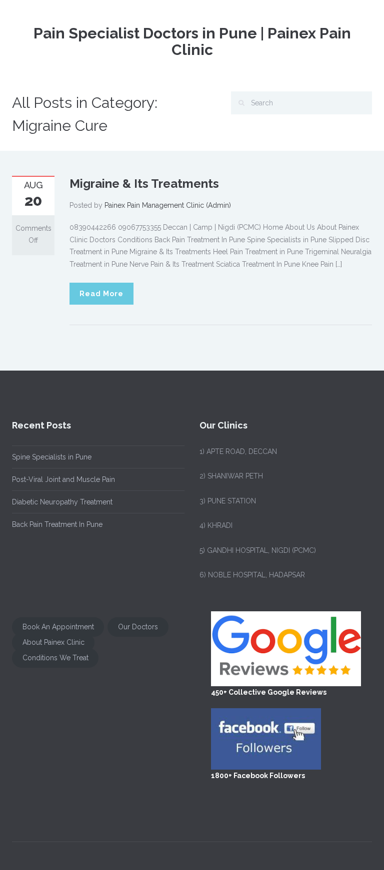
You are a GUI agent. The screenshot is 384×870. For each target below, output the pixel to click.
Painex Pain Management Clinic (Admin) (167, 205)
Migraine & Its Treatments (144, 183)
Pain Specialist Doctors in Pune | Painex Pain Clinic (192, 41)
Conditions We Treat (55, 658)
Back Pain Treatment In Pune (57, 524)
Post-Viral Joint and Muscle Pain (63, 479)
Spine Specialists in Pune (52, 457)
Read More (102, 294)
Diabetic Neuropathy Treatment (62, 502)
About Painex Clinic (53, 643)
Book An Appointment (58, 627)
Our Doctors (138, 627)
